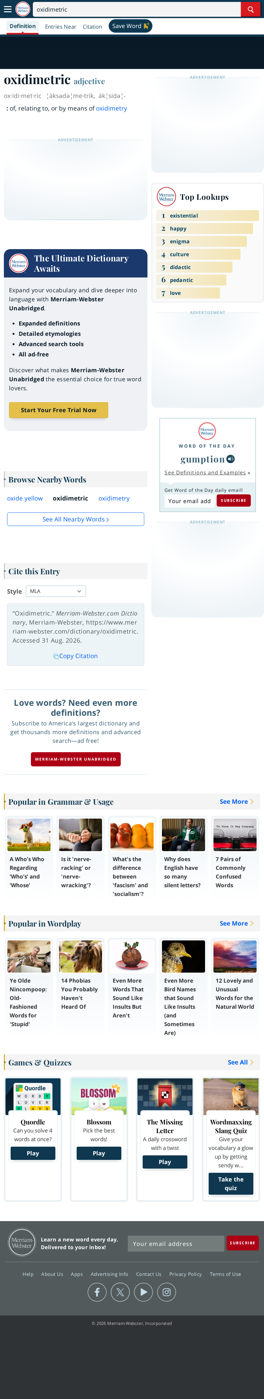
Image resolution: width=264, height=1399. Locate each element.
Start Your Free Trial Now (58, 410)
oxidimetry (111, 108)
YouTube (143, 1292)
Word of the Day (207, 446)
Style (14, 591)
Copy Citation (78, 656)
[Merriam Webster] (207, 431)
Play (33, 1153)
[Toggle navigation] (7, 9)
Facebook (97, 1292)
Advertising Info (110, 1273)
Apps (77, 1273)
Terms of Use (225, 1273)
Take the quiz (231, 1183)
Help (29, 1273)
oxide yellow (25, 498)
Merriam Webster (22, 1242)
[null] (230, 459)
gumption (203, 459)
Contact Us (149, 1273)
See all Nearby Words (73, 519)
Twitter (120, 1292)
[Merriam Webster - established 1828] (22, 9)
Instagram (166, 1292)
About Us (53, 1273)
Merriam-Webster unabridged (76, 759)
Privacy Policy (186, 1273)
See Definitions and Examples (205, 472)
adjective (89, 81)
